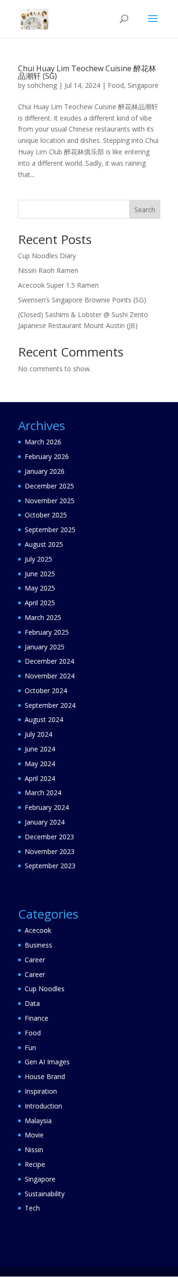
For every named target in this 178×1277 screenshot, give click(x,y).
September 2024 (50, 705)
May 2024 (40, 763)
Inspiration (41, 1091)
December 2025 (49, 485)
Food (116, 85)
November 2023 (50, 851)
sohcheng (42, 85)
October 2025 (46, 514)
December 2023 (49, 836)
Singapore (143, 85)
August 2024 (44, 719)
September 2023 (50, 865)
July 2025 (38, 558)
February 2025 (47, 632)
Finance (36, 1018)
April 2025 (40, 602)
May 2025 (40, 587)
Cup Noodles (45, 988)
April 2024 (40, 778)
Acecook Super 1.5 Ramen (58, 285)
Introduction (43, 1105)
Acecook (38, 930)
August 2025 (44, 544)
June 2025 (40, 573)
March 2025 (43, 617)
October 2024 (46, 690)
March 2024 (43, 792)
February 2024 (47, 807)
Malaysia (38, 1120)
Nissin (34, 1149)
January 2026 (45, 471)
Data (32, 1003)
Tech (32, 1207)
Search (144, 209)
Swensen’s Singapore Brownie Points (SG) (82, 299)
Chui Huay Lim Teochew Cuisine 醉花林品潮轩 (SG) (87, 72)
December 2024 (49, 661)
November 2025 (50, 500)
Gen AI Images (47, 1061)
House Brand (45, 1076)
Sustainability (45, 1193)
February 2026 (47, 456)
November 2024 (50, 675)
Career (35, 959)
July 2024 (38, 734)
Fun (30, 1047)
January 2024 (45, 821)
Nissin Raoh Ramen (48, 270)
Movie (34, 1134)
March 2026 (43, 441)
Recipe (35, 1164)
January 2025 (45, 646)
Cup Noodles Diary (47, 255)
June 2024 (40, 748)
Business (38, 944)
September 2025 (50, 529)
